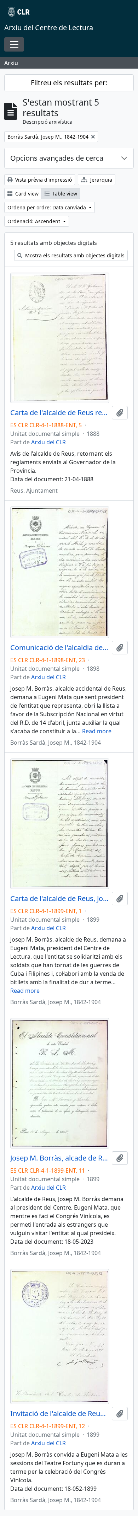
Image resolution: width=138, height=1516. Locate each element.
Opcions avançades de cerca (56, 158)
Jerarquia (100, 179)
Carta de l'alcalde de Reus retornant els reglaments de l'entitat (59, 412)
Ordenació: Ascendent (34, 221)
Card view (26, 193)
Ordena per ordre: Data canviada (47, 207)
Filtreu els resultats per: (69, 82)
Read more (96, 731)
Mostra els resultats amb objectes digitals (74, 255)
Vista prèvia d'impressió (43, 179)
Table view (64, 193)
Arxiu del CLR (48, 442)
